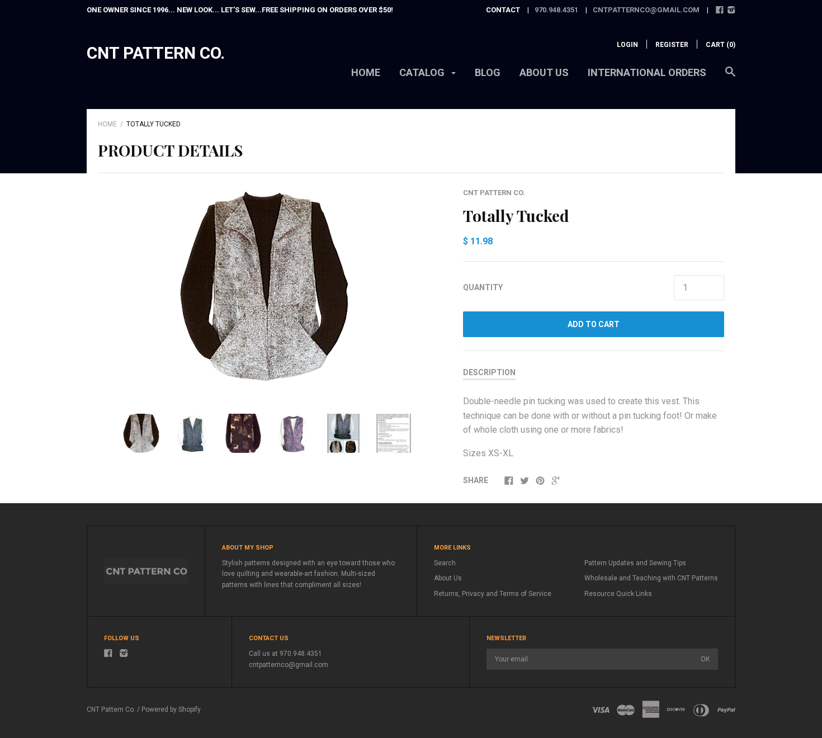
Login (627, 45)
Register (671, 45)
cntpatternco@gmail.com (646, 10)
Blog (487, 72)
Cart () (720, 45)
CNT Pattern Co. (156, 53)
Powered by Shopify (171, 709)
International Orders (647, 72)
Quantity (483, 287)
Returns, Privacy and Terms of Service (492, 594)
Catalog (423, 72)
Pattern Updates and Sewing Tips (635, 563)
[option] (268, 290)
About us (544, 72)
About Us (448, 578)
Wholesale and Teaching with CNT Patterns (651, 578)
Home (365, 72)
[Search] (730, 77)
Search (445, 563)
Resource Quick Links (618, 594)
